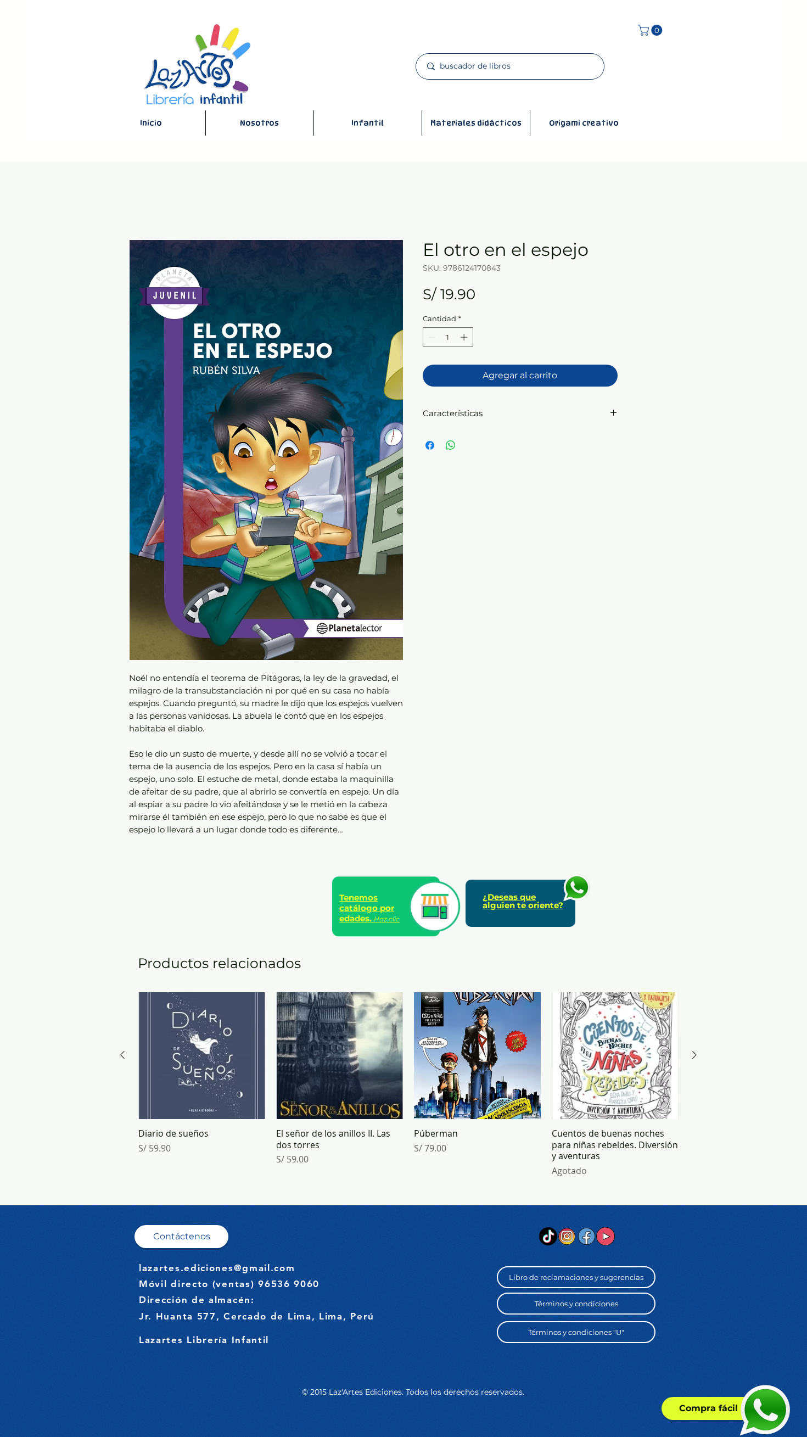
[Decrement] (431, 337)
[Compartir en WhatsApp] (450, 445)
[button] (651, 30)
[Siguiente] (694, 1054)
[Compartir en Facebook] (429, 445)
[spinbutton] (447, 337)
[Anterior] (122, 1054)
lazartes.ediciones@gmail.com (217, 1267)
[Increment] (465, 337)
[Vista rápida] (201, 1055)
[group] (408, 1085)
